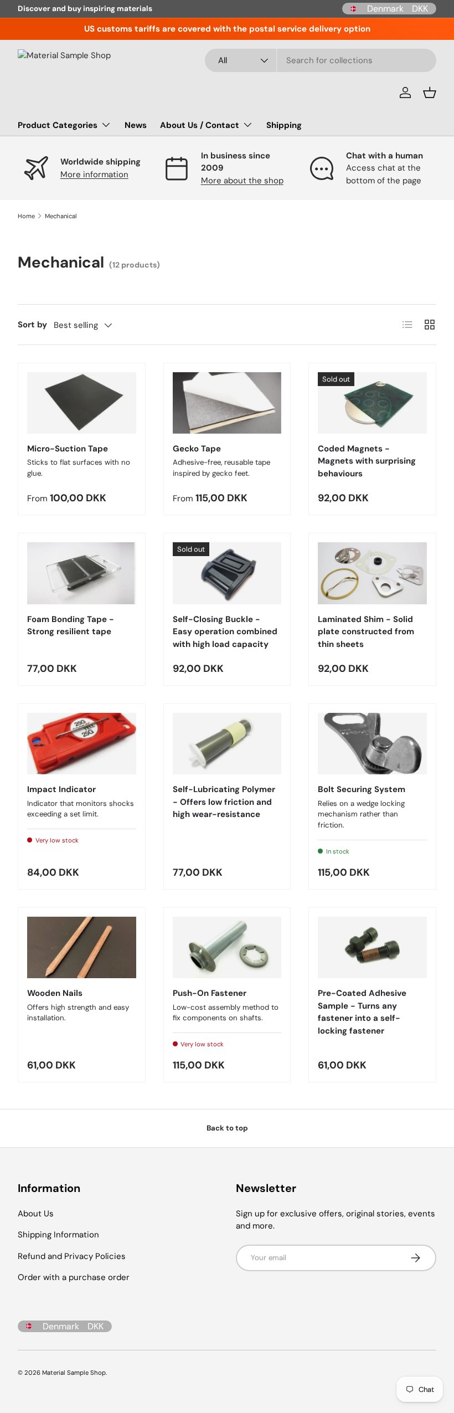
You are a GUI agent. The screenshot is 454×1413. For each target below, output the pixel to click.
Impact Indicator (61, 789)
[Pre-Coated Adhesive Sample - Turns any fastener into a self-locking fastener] (372, 947)
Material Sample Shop (74, 1372)
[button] (429, 92)
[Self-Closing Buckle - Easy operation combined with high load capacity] (227, 573)
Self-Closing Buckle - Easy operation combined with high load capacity (225, 632)
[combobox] (320, 60)
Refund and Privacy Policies (72, 1256)
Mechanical (61, 216)
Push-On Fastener (209, 993)
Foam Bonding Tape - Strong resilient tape (70, 626)
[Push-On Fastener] (227, 947)
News (136, 125)
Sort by (32, 324)
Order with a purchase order (74, 1277)
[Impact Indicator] (81, 743)
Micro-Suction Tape (67, 448)
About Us (36, 1213)
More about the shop (242, 180)
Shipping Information (58, 1234)
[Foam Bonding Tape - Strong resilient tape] (81, 573)
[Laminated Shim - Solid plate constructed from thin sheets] (372, 573)
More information (94, 174)
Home (26, 216)
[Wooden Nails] (81, 947)
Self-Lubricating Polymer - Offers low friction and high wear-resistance (224, 802)
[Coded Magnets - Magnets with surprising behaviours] (372, 403)
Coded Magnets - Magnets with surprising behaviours (367, 461)
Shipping (284, 125)
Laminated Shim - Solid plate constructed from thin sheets (366, 632)
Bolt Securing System (361, 789)
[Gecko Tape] (227, 403)
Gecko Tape (197, 448)
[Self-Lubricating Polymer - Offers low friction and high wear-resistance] (227, 743)
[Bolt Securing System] (372, 743)
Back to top (227, 1128)
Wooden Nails (54, 993)
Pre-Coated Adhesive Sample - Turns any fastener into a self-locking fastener (362, 1012)
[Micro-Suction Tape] (81, 403)
